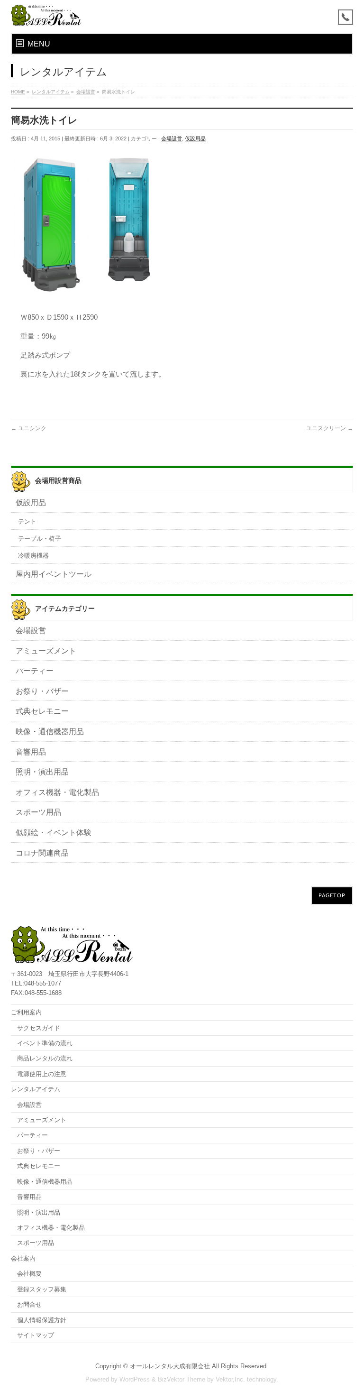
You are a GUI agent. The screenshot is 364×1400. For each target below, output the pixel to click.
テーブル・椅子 (39, 538)
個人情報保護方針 (41, 1320)
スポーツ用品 (38, 812)
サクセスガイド (38, 1028)
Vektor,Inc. (230, 1379)
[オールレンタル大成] (46, 15)
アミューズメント (46, 651)
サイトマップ (35, 1335)
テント (27, 521)
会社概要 (29, 1273)
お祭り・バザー (42, 691)
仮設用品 (195, 138)
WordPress (134, 1379)
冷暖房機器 (33, 555)
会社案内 (23, 1258)
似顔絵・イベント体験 (53, 833)
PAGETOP (332, 895)
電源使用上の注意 (41, 1074)
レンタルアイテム (35, 1089)
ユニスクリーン (329, 428)
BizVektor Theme (181, 1379)
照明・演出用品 (42, 772)
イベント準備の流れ (45, 1043)
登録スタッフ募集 (41, 1289)
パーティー (35, 671)
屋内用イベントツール (53, 574)
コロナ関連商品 (42, 853)
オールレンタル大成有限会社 (170, 1366)
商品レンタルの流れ (45, 1058)
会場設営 (171, 138)
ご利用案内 (26, 1012)
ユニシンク (28, 428)
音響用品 (31, 752)
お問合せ (29, 1304)
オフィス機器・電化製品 (57, 792)
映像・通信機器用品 (50, 732)
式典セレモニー (42, 711)
